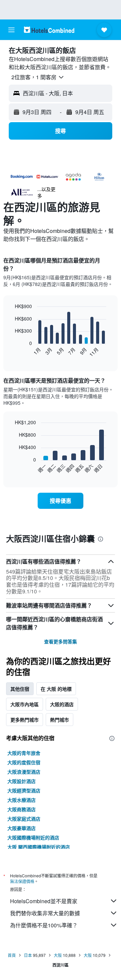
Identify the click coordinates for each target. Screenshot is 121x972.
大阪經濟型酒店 (23, 790)
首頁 (12, 955)
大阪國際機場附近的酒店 (33, 837)
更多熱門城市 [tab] (24, 719)
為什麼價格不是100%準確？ (44, 925)
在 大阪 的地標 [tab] (56, 688)
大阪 (58, 955)
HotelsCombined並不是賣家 (43, 901)
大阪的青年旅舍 (23, 752)
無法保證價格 (22, 881)
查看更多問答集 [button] (60, 641)
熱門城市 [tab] (59, 719)
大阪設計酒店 (21, 781)
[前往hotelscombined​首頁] (49, 30)
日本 (28, 955)
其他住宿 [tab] (19, 688)
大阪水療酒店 (21, 799)
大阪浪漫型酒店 (23, 771)
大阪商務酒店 (21, 809)
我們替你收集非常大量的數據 (45, 913)
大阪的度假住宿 (23, 762)
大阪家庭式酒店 (23, 818)
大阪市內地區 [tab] (24, 704)
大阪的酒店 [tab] (62, 704)
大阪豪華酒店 (21, 828)
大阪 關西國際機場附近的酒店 (38, 846)
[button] (11, 29)
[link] (60, 501)
